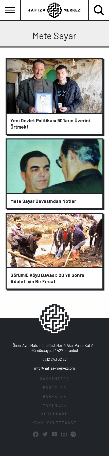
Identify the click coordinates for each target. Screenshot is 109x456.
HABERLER (54, 396)
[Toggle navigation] (10, 10)
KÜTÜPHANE (54, 414)
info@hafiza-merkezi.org (54, 368)
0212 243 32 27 (54, 359)
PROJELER (54, 388)
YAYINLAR (54, 405)
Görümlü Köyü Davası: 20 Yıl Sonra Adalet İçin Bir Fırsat (47, 278)
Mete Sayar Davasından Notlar (43, 201)
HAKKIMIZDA (54, 379)
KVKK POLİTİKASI (54, 423)
